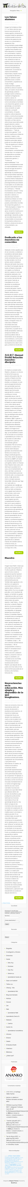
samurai (6, 1171)
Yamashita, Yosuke (13, 1144)
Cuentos (10, 1023)
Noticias (8, 998)
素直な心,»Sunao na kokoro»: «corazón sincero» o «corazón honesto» (14, 1115)
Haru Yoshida (15, 365)
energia (11, 1161)
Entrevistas (9, 955)
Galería (8, 1041)
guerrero (19, 1163)
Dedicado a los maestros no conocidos (13, 239)
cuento (15, 1159)
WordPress (14, 1182)
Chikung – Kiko (10, 987)
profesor (7, 1169)
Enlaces (8, 1038)
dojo (14, 1160)
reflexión (11, 1169)
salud (21, 1169)
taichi (12, 1172)
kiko (19, 1167)
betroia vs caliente (11, 1097)
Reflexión (9, 1020)
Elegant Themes (13, 1180)
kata (8, 1167)
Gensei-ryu (11, 973)
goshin (16, 1163)
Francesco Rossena (17, 561)
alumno (6, 1156)
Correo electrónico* (10, 920)
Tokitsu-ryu (9, 984)
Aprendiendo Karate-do (14, 977)
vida (5, 1173)
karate (13, 1164)
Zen (7, 1005)
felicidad (21, 1161)
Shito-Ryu (10, 962)
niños (16, 1168)
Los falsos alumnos (11, 18)
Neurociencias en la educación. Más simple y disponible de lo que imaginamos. (14, 690)
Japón (7, 1165)
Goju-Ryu (10, 970)
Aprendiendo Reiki (13, 1013)
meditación (12, 1168)
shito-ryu (18, 1171)
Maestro (9, 558)
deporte (11, 1160)
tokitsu (20, 1172)
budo (12, 1157)
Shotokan (10, 966)
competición (9, 1159)
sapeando (12, 1171)
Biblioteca (9, 1052)
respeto (14, 1169)
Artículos (8, 1034)
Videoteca (9, 1048)
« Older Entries (6, 903)
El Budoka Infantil (11, 1045)
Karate (8, 959)
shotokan (8, 1172)
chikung (17, 1157)
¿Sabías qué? (10, 1055)
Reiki (7, 1009)
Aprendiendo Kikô (13, 991)
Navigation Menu (15, 10)
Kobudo (8, 1002)
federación (16, 1161)
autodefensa (7, 1157)
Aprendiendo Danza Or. (12, 1016)
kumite (21, 1167)
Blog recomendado (11, 995)
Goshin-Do (9, 1027)
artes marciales (14, 1156)
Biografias (9, 948)
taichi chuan (16, 1172)
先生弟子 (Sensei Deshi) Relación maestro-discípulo (14, 358)
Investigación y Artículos (13, 952)
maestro (7, 1168)
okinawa (20, 1168)
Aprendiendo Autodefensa (15, 1030)
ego (16, 1160)
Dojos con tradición (11, 980)
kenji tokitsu (13, 1167)
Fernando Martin (9, 1163)
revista (18, 1169)
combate (21, 1157)
